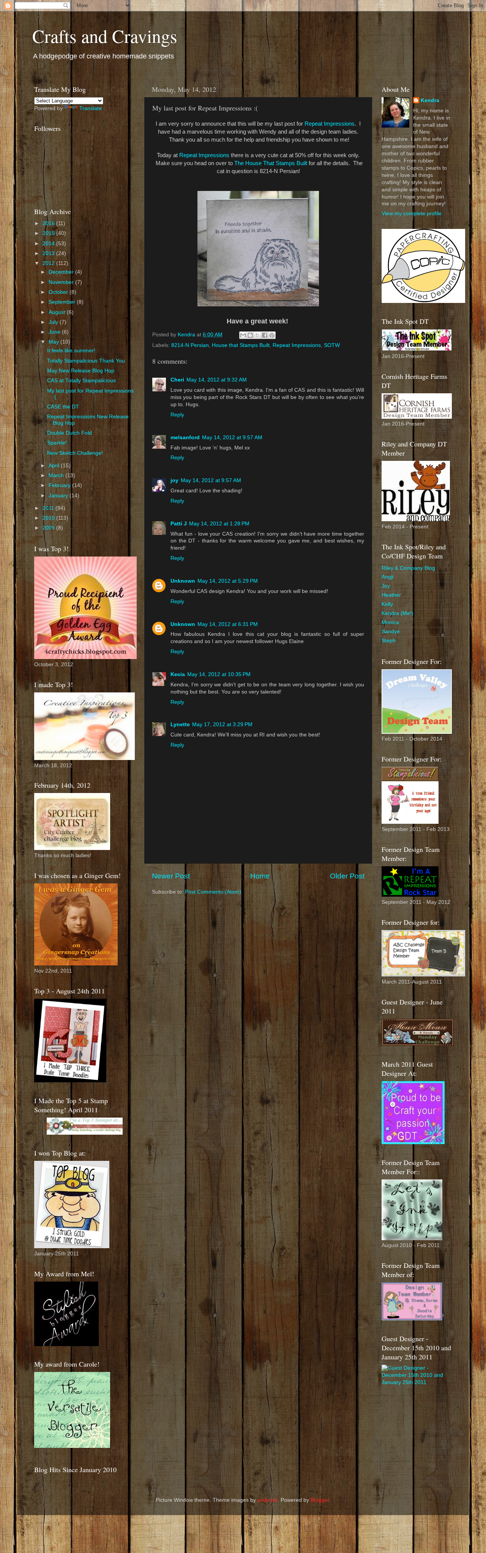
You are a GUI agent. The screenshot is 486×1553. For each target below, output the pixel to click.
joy (174, 480)
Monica (390, 622)
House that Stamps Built (241, 345)
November (62, 282)
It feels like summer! (71, 350)
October (59, 292)
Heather (391, 595)
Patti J (178, 524)
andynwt (267, 1500)
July (54, 322)
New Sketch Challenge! (75, 453)
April (55, 465)
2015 (49, 233)
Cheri (177, 380)
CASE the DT (63, 407)
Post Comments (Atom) (213, 892)
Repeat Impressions (330, 124)
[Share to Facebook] (264, 335)
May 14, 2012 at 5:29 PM (227, 581)
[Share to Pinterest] (272, 335)
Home (260, 876)
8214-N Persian (190, 345)
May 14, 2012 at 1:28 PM (219, 524)
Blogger (320, 1500)
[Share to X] (257, 335)
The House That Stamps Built (270, 163)
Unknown (182, 581)
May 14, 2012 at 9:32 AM (216, 380)
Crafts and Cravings (104, 36)
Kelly (387, 604)
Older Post (347, 876)
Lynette (180, 724)
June (55, 332)
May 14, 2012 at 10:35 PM (219, 674)
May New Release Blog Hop (80, 371)
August (58, 312)
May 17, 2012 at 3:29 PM (222, 724)
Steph (389, 640)
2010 (49, 518)
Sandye (391, 631)
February (60, 485)
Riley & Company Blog (408, 568)
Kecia (177, 674)
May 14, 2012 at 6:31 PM (227, 624)
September (63, 302)
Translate (90, 108)
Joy (386, 586)
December (62, 272)
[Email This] (243, 335)
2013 (49, 253)
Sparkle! (57, 443)
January (59, 495)
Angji (387, 577)
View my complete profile (412, 213)
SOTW (332, 345)
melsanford (185, 437)
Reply (177, 415)
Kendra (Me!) (397, 613)
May (54, 342)
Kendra (430, 100)
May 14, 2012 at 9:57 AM (232, 437)
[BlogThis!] (250, 335)
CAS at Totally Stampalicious (81, 380)
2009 (49, 528)
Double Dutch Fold (69, 433)
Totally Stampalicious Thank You (86, 361)
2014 (49, 243)
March (57, 475)
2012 (49, 263)
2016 (49, 223)
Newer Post (171, 876)
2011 (49, 508)
